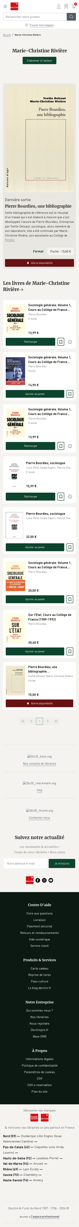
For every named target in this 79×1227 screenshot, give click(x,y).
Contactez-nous (39, 817)
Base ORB (39, 1036)
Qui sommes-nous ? (39, 1010)
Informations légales (39, 1059)
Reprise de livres (39, 975)
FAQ (39, 790)
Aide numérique (39, 939)
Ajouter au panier (35, 393)
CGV (39, 1078)
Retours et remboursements (39, 933)
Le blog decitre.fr (39, 988)
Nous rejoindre (39, 1023)
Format (38, 251)
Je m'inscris (61, 863)
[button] (39, 224)
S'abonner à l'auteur (39, 60)
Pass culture (39, 981)
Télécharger (30, 341)
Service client (39, 946)
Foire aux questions (39, 913)
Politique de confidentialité (40, 1065)
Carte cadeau (39, 968)
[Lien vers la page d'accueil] (14, 6)
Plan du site (39, 1091)
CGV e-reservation (39, 1085)
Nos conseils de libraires (39, 763)
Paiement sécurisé (39, 926)
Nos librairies (39, 1017)
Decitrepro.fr (39, 1030)
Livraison (39, 920)
